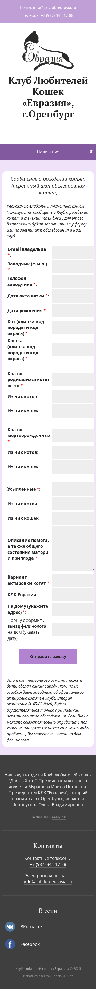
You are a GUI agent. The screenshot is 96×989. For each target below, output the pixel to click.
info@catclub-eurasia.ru (54, 7)
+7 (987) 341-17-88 (57, 15)
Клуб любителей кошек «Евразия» (42, 968)
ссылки (59, 816)
